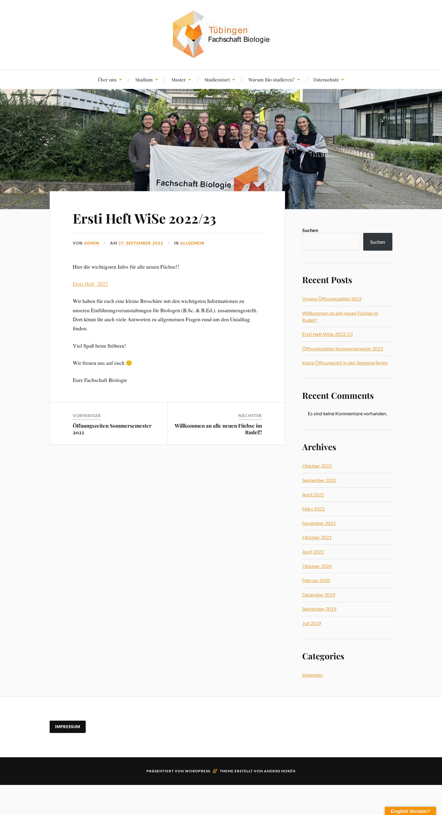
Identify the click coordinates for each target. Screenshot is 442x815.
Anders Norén (280, 771)
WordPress (197, 771)
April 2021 (313, 551)
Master (178, 79)
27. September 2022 (140, 243)
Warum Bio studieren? (271, 79)
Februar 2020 (316, 580)
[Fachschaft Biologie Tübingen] (221, 34)
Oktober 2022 (317, 466)
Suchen (310, 230)
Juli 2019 (311, 623)
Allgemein (192, 243)
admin (91, 243)
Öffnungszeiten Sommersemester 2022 (342, 348)
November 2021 (319, 523)
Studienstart (217, 79)
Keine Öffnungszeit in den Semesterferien (345, 362)
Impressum (67, 726)
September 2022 (319, 480)
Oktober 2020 (317, 566)
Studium (144, 79)
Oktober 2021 (317, 537)
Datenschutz (326, 79)
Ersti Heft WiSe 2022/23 (144, 218)
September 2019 (319, 609)
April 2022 (313, 494)
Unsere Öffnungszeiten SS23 (331, 298)
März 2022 (313, 508)
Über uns (107, 79)
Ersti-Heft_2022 (90, 283)
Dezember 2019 (318, 594)
